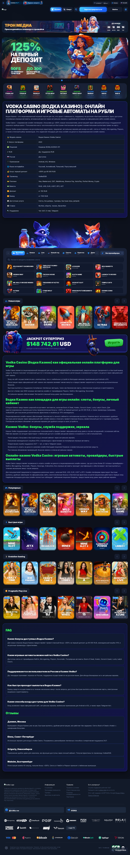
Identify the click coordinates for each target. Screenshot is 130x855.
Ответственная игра (73, 790)
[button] (59, 80)
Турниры (47, 792)
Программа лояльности (52, 790)
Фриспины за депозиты (52, 795)
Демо (15, 323)
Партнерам (70, 797)
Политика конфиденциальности (73, 793)
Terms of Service (93, 795)
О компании (48, 787)
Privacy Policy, (120, 793)
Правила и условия (72, 787)
